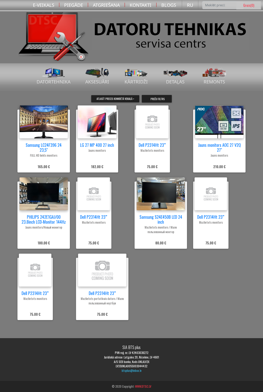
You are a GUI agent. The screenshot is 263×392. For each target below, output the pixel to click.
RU (190, 5)
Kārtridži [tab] (136, 82)
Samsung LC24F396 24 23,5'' (44, 147)
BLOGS (168, 5)
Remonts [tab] (214, 82)
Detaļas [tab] (175, 82)
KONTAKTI (140, 5)
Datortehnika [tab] (53, 82)
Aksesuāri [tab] (97, 82)
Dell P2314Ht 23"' (152, 145)
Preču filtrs (158, 99)
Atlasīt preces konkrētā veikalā (114, 99)
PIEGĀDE (73, 5)
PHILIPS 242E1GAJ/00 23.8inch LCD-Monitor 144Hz (44, 219)
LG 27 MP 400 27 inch (97, 145)
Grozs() (248, 5)
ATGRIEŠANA (106, 5)
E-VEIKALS (43, 5)
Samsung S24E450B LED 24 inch (161, 219)
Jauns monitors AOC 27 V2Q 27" (219, 147)
